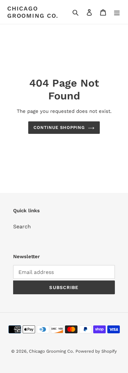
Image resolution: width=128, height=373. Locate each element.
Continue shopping (59, 127)
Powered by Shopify (96, 351)
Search (22, 226)
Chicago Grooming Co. (32, 12)
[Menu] (117, 12)
